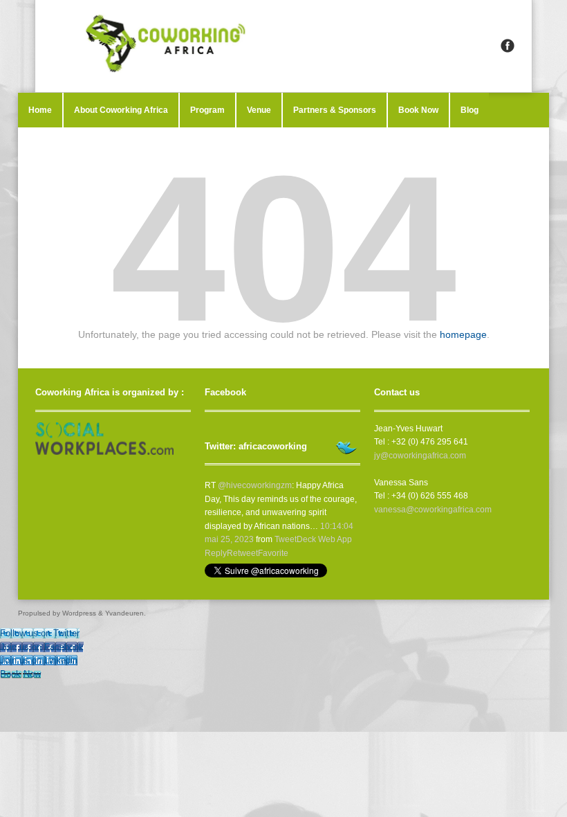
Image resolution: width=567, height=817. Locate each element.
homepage (463, 334)
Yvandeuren (124, 613)
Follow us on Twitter (40, 633)
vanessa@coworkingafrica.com (433, 509)
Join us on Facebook (42, 647)
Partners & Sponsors (334, 110)
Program (207, 110)
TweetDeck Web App (313, 539)
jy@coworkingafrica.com (420, 455)
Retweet (242, 553)
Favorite (273, 553)
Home (40, 110)
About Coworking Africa (121, 110)
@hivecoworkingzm (255, 485)
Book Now (418, 110)
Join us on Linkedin (38, 660)
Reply (216, 553)
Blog (469, 110)
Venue (259, 110)
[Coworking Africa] (283, 46)
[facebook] (507, 46)
